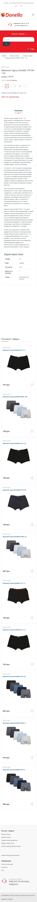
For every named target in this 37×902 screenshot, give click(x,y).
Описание (18, 111)
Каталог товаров (18, 34)
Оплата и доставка (7, 864)
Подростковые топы (7, 843)
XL (15, 86)
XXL (20, 86)
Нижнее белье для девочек (9, 840)
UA (16, 6)
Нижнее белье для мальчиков (10, 855)
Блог (2, 870)
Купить (32, 384)
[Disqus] (18, 312)
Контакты (4, 867)
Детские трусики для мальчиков (11, 846)
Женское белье (5, 834)
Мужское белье (6, 837)
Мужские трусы (5, 67)
